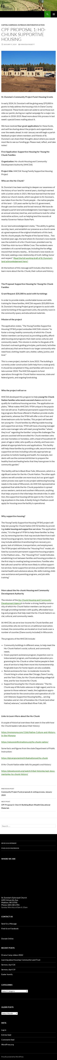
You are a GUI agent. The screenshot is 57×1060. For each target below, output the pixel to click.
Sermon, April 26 (8, 965)
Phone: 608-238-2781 (10, 905)
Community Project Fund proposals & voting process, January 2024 (26, 792)
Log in (3, 1030)
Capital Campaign (9, 25)
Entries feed (6, 1035)
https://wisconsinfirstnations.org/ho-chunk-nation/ (24, 742)
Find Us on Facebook (10, 848)
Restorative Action (36, 25)
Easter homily (7, 974)
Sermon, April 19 (8, 969)
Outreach (22, 25)
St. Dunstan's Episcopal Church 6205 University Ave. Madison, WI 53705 (14, 900)
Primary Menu (54, 14)
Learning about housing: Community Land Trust (20, 960)
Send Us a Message (8, 843)
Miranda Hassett (27, 44)
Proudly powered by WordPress (12, 1057)
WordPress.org (7, 1044)
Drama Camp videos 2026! (12, 955)
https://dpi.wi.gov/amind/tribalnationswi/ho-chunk (24, 758)
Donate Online (7, 938)
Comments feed (7, 1039)
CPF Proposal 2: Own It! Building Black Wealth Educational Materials (25, 805)
